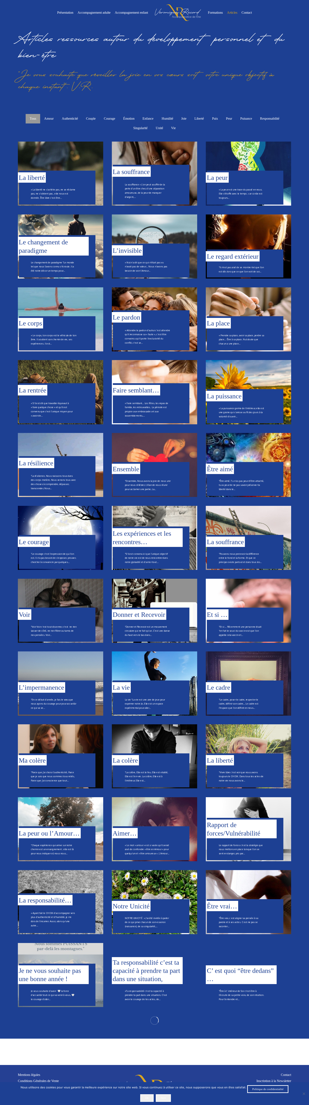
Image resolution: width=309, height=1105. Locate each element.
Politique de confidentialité (268, 1089)
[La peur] (248, 174)
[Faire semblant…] (154, 392)
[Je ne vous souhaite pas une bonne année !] (60, 975)
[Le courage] (60, 538)
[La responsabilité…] (60, 902)
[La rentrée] (60, 392)
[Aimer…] (154, 829)
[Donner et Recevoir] (154, 611)
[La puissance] (248, 392)
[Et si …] (248, 611)
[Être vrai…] (248, 902)
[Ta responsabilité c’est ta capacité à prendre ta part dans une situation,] (154, 975)
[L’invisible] (154, 246)
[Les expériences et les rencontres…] (154, 538)
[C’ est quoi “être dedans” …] (248, 975)
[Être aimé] (248, 465)
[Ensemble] (154, 465)
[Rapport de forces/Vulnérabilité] (248, 829)
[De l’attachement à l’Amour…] (248, 1048)
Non (163, 1098)
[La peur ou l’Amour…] (60, 829)
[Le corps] (60, 319)
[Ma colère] (60, 756)
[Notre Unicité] (154, 902)
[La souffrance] (154, 174)
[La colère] (154, 756)
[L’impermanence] (60, 683)
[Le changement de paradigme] (60, 246)
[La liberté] (60, 174)
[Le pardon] (154, 319)
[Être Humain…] (154, 1048)
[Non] (304, 1094)
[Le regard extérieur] (248, 246)
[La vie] (154, 683)
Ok (147, 1098)
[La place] (248, 319)
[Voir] (60, 611)
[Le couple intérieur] (60, 1048)
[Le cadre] (248, 683)
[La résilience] (60, 465)
